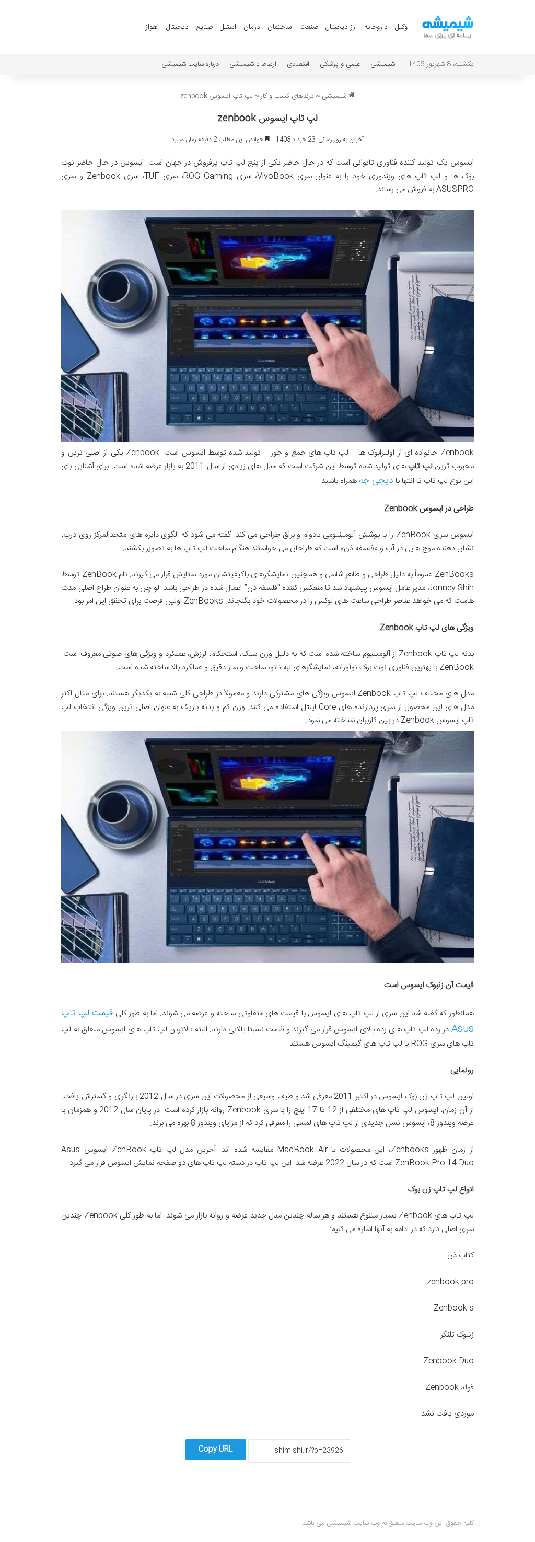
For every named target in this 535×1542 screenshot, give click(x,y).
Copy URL (216, 1449)
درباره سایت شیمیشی (190, 64)
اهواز (152, 27)
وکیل (401, 27)
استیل (228, 27)
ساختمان (280, 27)
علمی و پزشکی (340, 64)
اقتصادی (298, 64)
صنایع (204, 27)
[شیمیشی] (448, 27)
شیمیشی (382, 64)
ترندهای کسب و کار (287, 96)
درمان (251, 27)
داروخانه (376, 27)
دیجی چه (376, 481)
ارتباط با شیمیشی (252, 64)
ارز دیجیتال (341, 27)
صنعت (308, 27)
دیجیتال (177, 27)
